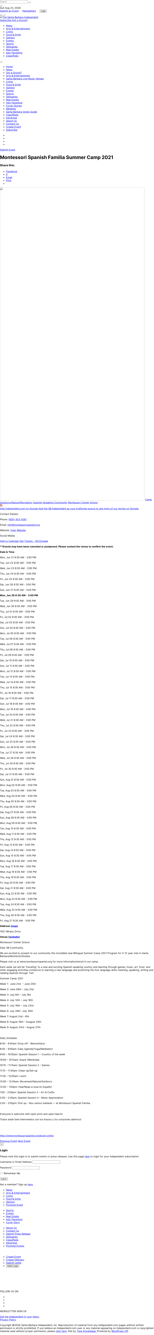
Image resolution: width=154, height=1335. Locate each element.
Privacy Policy (8, 1319)
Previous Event (8, 1141)
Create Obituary (15, 1259)
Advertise (11, 117)
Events (10, 40)
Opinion (10, 37)
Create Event (13, 126)
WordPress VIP (119, 1331)
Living (9, 31)
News (9, 25)
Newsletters (29, 10)
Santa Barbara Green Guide (21, 111)
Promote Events (15, 1245)
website (14, 936)
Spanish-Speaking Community (50, 502)
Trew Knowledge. (87, 1331)
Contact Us (12, 123)
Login (43, 11)
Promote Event (14, 1204)
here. (30, 1184)
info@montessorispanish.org (24, 524)
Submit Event (7, 149)
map (14, 925)
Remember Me (11, 1173)
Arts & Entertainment (18, 28)
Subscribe (6, 20)
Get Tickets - (34, 541)
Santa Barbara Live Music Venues (25, 78)
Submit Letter (14, 1262)
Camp (148, 499)
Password (5, 1167)
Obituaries (12, 46)
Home (9, 66)
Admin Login (12, 1266)
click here (61, 1331)
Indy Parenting (14, 52)
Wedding (11, 108)
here (87, 1156)
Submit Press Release (18, 1233)
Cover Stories (14, 105)
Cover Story (13, 1222)
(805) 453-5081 (17, 519)
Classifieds (12, 55)
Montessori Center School (83, 502)
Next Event (24, 1141)
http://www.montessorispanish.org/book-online (27, 1135)
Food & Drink (13, 34)
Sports (10, 43)
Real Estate (12, 49)
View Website (18, 530)
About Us (11, 120)
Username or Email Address (16, 1161)
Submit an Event (9, 10)
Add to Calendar (10, 541)
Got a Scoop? (20, 20)
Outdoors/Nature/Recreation (16, 502)
